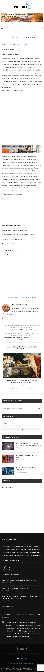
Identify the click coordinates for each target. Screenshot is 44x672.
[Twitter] (9, 568)
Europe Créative (7, 607)
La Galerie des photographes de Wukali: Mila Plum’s (20, 580)
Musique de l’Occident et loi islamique (15, 588)
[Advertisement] (22, 509)
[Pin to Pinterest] (30, 37)
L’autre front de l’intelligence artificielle (26, 468)
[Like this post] (24, 37)
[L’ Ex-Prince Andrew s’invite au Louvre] (8, 459)
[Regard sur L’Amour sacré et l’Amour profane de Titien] (22, 365)
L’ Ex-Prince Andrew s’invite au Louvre (26, 456)
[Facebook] (4, 568)
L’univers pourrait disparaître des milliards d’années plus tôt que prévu (28, 444)
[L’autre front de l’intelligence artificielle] (8, 471)
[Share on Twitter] (28, 37)
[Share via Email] (34, 37)
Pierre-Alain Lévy (21, 304)
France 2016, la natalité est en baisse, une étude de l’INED (21, 615)
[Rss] (26, 648)
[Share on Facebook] (26, 37)
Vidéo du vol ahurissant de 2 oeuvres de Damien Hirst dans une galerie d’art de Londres (22, 597)
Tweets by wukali (7, 487)
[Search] (42, 28)
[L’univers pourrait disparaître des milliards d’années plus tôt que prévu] (8, 446)
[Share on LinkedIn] (32, 37)
